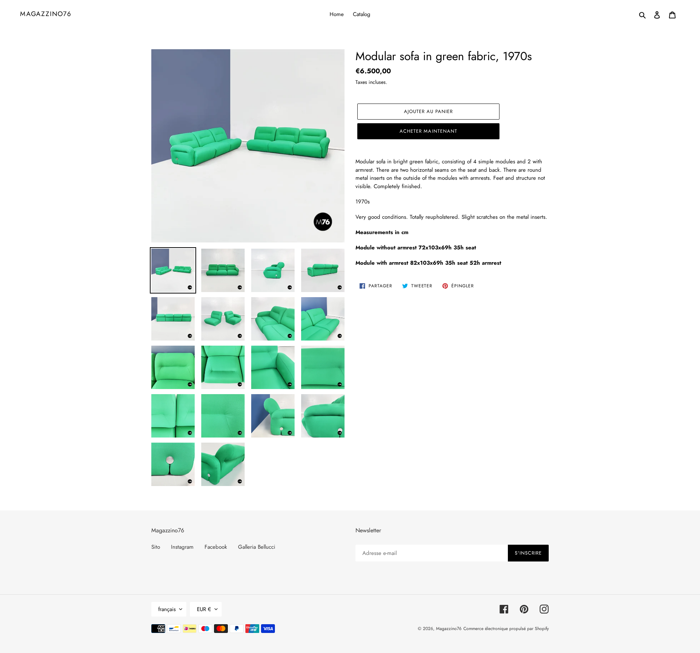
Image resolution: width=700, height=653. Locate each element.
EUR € (204, 609)
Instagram (182, 547)
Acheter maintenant (428, 131)
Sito (155, 547)
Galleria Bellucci (256, 547)
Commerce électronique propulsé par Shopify (506, 628)
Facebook (216, 547)
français (167, 609)
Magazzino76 (45, 14)
